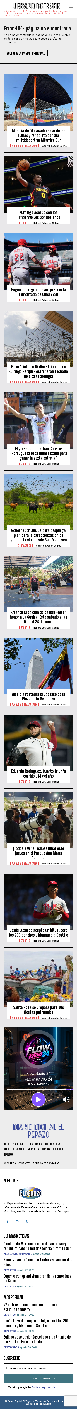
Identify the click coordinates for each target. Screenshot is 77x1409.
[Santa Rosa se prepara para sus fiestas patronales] (38, 979)
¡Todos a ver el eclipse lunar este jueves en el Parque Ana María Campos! (38, 853)
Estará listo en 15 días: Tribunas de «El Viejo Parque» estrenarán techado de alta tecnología (38, 371)
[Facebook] (7, 1222)
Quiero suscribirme (36, 1378)
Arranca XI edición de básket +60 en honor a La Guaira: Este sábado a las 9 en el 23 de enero (38, 617)
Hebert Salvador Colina (53, 146)
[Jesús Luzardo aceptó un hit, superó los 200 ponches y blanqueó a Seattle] (38, 902)
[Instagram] (17, 1222)
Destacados (25, 545)
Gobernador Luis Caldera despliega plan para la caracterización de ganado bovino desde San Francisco (38, 535)
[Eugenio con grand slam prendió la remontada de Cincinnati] (38, 261)
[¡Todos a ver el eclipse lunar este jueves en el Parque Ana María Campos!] (38, 820)
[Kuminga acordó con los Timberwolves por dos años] (38, 184)
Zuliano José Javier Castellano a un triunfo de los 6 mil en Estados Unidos (37, 1339)
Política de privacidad (44, 1387)
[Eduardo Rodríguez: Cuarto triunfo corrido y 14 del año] (38, 743)
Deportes (24, 223)
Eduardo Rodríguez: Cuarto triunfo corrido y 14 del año (38, 773)
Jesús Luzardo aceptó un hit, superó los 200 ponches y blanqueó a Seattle (38, 932)
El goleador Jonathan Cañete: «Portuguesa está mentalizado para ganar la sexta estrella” (38, 453)
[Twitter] (27, 1222)
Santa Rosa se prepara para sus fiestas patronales (38, 1009)
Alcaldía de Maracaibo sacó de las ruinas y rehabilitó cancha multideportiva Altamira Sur (38, 135)
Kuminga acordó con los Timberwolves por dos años (38, 215)
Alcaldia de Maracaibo (25, 145)
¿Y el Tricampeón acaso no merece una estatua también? (32, 1307)
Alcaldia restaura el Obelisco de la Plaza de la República (38, 696)
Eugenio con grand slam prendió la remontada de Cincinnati (38, 292)
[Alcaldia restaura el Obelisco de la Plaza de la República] (38, 666)
